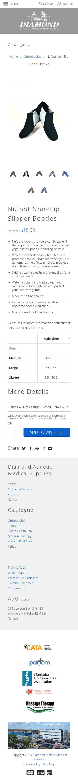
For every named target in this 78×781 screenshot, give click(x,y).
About (12, 484)
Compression (17, 588)
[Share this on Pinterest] (36, 448)
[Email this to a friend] (49, 448)
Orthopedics (16, 521)
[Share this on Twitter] (23, 448)
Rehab (12, 546)
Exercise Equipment (21, 583)
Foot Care (14, 526)
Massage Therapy (19, 536)
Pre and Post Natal (20, 541)
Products (14, 494)
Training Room (17, 567)
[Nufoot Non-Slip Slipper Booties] (39, 121)
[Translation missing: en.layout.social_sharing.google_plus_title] (42, 448)
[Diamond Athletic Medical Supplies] (39, 21)
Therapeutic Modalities (23, 578)
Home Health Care (20, 531)
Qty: (10, 423)
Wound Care (16, 573)
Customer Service (19, 489)
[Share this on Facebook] (29, 448)
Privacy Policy (31, 764)
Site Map (49, 764)
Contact (13, 499)
